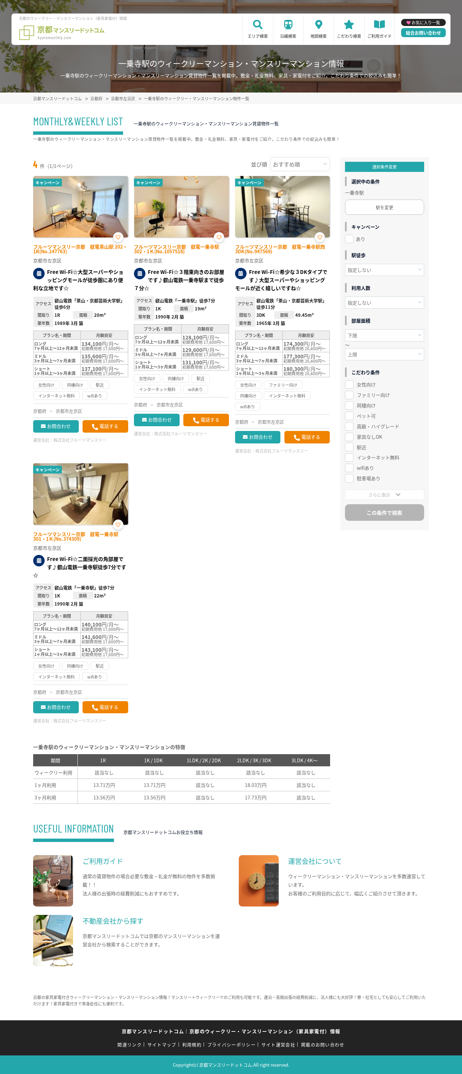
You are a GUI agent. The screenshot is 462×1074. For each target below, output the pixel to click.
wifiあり (365, 467)
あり (360, 238)
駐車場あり (368, 478)
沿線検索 (288, 36)
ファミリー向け (373, 394)
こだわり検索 (349, 36)
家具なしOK (369, 436)
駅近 (361, 447)
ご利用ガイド (379, 36)
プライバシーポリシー (231, 1044)
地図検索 (318, 36)
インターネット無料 (378, 457)
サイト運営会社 (278, 1044)
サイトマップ (162, 1044)
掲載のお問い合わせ (323, 1044)
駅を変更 (384, 207)
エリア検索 (258, 36)
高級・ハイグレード (378, 426)
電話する (108, 426)
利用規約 (192, 1044)
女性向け (366, 384)
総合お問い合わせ (423, 32)
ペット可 (366, 415)
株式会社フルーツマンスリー (79, 440)
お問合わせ (59, 426)
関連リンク (129, 1044)
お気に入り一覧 (426, 22)
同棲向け (366, 405)
